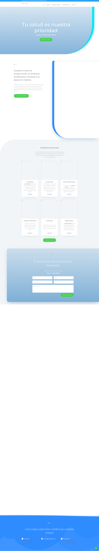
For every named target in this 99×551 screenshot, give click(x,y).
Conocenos (48, 4)
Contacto (73, 4)
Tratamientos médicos (56, 4)
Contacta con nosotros (46, 39)
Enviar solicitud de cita (67, 294)
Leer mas (30, 194)
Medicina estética (66, 4)
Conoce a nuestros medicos (21, 95)
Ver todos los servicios (49, 240)
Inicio (44, 4)
